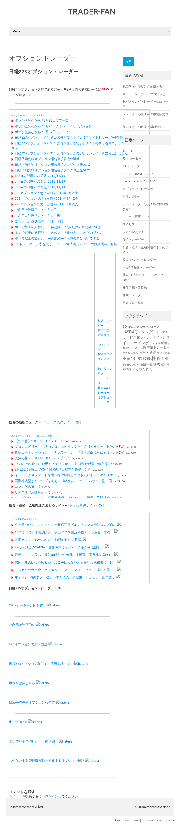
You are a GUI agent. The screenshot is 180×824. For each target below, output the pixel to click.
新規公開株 (163, 352)
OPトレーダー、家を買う (27, 605)
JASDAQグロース (147, 327)
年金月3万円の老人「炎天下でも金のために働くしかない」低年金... (64, 577)
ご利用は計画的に (22, 625)
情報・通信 (147, 352)
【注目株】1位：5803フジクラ (37, 441)
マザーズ (148, 343)
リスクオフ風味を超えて (33, 492)
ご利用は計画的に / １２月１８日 (39, 221)
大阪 (143, 347)
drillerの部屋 (18, 722)
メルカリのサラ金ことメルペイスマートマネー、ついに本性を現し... (65, 570)
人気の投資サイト (135, 232)
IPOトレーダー (133, 166)
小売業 (126, 352)
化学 (158, 343)
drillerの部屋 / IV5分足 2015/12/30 (40, 176)
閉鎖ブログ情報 (133, 302)
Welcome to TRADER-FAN (140, 181)
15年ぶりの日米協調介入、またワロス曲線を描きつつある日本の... (63, 532)
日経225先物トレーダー (139, 267)
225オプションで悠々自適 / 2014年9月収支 (46, 193)
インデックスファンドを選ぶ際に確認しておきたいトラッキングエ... (65, 475)
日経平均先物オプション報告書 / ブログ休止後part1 (53, 170)
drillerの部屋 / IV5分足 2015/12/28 (40, 187)
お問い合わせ (132, 196)
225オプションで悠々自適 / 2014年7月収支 (46, 204)
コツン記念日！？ (28, 486)
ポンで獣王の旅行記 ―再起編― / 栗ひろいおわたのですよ (59, 232)
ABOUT (128, 151)
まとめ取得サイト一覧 (86, 505)
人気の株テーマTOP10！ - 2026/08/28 (43, 458)
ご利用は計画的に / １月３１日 (37, 216)
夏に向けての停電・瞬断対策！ (144, 126)
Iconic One (122, 820)
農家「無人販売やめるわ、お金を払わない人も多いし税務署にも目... (65, 562)
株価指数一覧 (145, 364)
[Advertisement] (51, 289)
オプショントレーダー (138, 188)
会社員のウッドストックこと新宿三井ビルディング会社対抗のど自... (65, 525)
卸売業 (126, 347)
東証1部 (130, 358)
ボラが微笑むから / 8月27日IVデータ (41, 132)
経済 (163, 364)
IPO (130, 326)
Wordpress (166, 820)
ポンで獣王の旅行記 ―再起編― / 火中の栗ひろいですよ (57, 238)
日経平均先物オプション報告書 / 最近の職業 (47, 159)
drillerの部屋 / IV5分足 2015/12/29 (40, 181)
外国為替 (135, 347)
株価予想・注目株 (135, 287)
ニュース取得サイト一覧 (61, 422)
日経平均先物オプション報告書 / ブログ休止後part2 (53, 164)
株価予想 (131, 364)
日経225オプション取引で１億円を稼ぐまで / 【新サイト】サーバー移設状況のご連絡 (78, 137)
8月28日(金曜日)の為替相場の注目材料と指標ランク (53, 469)
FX (125, 326)
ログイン (51, 796)
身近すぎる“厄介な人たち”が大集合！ (29, 115)
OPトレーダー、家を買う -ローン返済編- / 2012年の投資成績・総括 (66, 244)
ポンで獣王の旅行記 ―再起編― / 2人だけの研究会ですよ (58, 227)
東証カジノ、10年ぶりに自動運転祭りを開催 (48, 540)
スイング (146, 337)
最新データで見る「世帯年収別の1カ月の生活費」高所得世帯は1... (63, 555)
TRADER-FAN (92, 11)
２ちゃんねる (142, 369)
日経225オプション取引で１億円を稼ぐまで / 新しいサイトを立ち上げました (71, 153)
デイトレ (159, 337)
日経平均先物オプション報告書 (32, 702)
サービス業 (131, 337)
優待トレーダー (133, 239)
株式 (156, 364)
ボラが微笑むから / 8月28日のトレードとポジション (53, 126)
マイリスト (130, 224)
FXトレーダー (132, 158)
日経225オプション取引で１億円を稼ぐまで (41, 664)
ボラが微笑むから (22, 683)
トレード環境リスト (136, 216)
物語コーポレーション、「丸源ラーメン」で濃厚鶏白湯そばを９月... (65, 452)
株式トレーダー (133, 295)
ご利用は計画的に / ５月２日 (36, 210)
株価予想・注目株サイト (105, 335)
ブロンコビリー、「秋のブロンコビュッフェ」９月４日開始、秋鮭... (65, 446)
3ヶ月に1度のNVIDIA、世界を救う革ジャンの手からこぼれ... (59, 547)
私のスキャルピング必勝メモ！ (144, 86)
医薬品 (165, 343)
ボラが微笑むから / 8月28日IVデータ (41, 120)
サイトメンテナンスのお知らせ (144, 94)
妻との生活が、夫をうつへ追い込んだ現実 (31, 436)
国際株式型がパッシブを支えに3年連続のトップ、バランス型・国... (64, 481)
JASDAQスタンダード (141, 332)
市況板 (134, 353)
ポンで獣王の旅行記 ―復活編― (33, 741)
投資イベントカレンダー (139, 259)
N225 (164, 332)
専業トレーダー (158, 347)
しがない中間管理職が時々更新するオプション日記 (46, 761)
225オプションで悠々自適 (28, 644)
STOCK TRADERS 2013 (138, 173)
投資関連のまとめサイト (105, 359)
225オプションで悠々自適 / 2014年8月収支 (46, 198)
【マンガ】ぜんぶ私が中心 (24, 519)
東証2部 (144, 358)
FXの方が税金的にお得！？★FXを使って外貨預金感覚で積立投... (62, 464)
